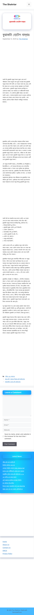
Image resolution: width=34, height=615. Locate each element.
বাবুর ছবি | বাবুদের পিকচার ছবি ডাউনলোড (15, 379)
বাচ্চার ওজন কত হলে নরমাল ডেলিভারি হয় (12, 489)
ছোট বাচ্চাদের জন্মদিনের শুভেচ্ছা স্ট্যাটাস (12, 480)
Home (5, 542)
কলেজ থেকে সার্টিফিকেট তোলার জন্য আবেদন (13, 471)
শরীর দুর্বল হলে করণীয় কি (9, 462)
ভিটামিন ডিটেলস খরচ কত (9, 465)
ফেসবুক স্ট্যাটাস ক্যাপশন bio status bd (13, 468)
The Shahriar (9, 4)
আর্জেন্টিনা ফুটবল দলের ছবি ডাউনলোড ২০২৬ (13, 474)
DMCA (5, 551)
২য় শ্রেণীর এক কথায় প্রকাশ (9, 477)
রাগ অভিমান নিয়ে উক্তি (8, 483)
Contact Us (6, 548)
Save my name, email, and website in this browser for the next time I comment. (18, 436)
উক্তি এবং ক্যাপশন (10, 376)
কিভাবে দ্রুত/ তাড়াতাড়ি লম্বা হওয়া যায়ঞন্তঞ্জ (14, 486)
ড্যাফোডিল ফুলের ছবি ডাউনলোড (12, 382)
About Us (6, 545)
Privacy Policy (7, 554)
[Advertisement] (17, 60)
